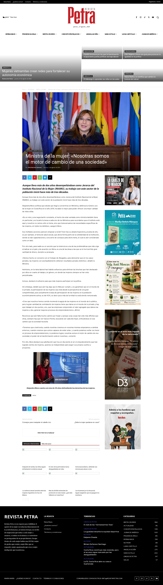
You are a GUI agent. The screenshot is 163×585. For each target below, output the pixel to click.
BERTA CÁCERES (41, 89)
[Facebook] (136, 17)
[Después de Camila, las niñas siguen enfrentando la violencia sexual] (34, 456)
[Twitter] (148, 17)
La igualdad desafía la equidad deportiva (101, 532)
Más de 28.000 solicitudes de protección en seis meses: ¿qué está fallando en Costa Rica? (60, 493)
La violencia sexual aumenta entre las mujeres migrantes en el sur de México (34, 493)
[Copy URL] (50, 177)
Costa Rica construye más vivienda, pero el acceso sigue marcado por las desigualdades (101, 552)
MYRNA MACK (129, 73)
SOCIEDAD (31, 89)
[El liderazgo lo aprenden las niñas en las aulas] (102, 71)
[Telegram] (45, 177)
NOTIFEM (87, 535)
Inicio (24, 89)
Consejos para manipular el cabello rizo (36, 422)
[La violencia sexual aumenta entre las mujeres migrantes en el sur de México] (34, 480)
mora (34, 395)
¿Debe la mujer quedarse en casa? (87, 422)
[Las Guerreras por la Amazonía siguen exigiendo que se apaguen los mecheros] (87, 480)
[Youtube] (152, 17)
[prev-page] (23, 499)
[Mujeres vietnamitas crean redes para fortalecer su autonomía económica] (40, 59)
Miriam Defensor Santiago (95, 544)
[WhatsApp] (40, 177)
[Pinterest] (34, 177)
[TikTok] (144, 17)
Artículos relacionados (31, 444)
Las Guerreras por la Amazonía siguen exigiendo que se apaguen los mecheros (87, 493)
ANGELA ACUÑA (88, 51)
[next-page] (27, 499)
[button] (157, 17)
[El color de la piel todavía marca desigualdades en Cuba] (61, 456)
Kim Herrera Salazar (35, 167)
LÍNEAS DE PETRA (90, 522)
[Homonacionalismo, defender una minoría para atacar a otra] (87, 456)
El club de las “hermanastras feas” (98, 525)
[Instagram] (140, 17)
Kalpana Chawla (90, 537)
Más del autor (46, 444)
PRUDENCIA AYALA (130, 51)
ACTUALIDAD (89, 547)
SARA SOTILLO (7, 67)
